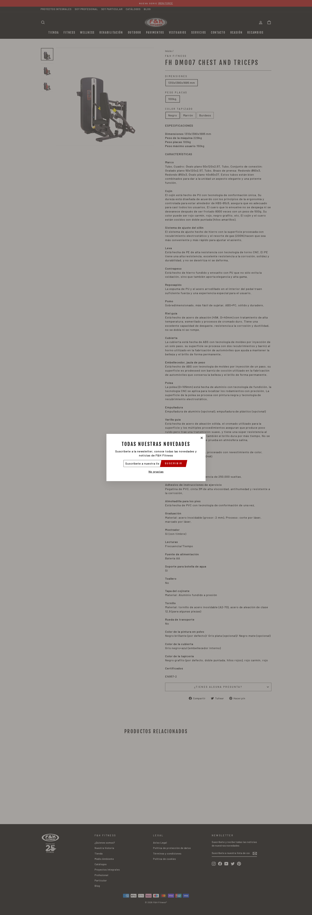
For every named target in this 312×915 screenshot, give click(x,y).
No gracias (156, 471)
